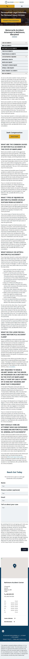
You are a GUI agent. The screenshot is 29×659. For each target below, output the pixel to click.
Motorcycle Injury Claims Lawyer (15, 457)
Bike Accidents (6, 45)
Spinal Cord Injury (8, 68)
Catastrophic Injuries (9, 57)
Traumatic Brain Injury (9, 65)
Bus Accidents (6, 73)
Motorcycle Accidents (9, 48)
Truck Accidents (7, 51)
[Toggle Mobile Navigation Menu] (22, 6)
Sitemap (23, 635)
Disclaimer (15, 637)
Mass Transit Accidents (9, 70)
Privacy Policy (7, 639)
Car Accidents (6, 43)
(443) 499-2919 (10, 594)
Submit (24, 549)
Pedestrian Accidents (9, 54)
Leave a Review (8, 618)
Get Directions (8, 621)
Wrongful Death (7, 59)
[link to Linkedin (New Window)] (3, 631)
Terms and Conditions (19, 639)
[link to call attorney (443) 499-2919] (7, 6)
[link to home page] (14, 2)
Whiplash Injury (7, 62)
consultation (12, 367)
